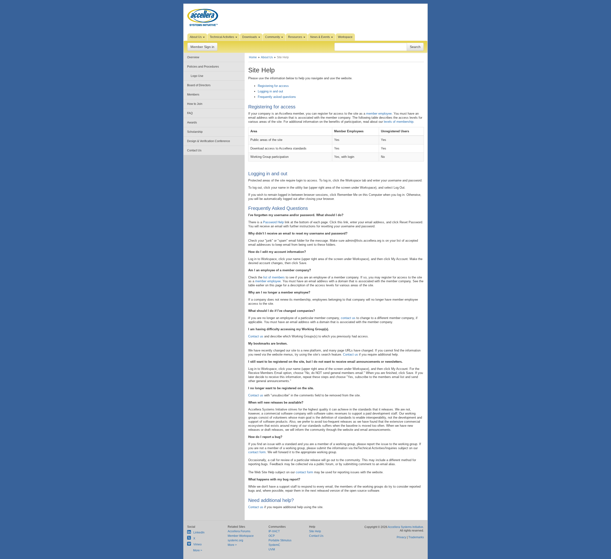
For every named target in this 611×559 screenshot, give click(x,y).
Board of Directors (199, 85)
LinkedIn (199, 532)
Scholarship (195, 131)
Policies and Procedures (203, 66)
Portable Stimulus (280, 540)
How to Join (194, 104)
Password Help (273, 222)
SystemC (274, 544)
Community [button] (273, 37)
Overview (193, 57)
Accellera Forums (239, 531)
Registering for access (273, 86)
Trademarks (416, 537)
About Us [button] (196, 37)
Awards (192, 122)
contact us (348, 318)
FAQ (190, 113)
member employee (379, 113)
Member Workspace (241, 535)
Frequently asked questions (277, 97)
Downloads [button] (250, 37)
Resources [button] (295, 37)
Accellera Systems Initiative (405, 527)
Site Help (315, 531)
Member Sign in (202, 47)
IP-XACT (274, 531)
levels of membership (398, 121)
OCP (272, 535)
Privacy (401, 537)
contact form (257, 452)
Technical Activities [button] (222, 37)
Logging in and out (270, 91)
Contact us (255, 336)
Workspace (345, 37)
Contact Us (194, 150)
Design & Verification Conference (208, 141)
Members (193, 94)
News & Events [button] (320, 37)
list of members (274, 277)
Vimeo (197, 544)
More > (197, 550)
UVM (272, 549)
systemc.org (235, 540)
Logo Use (197, 76)
